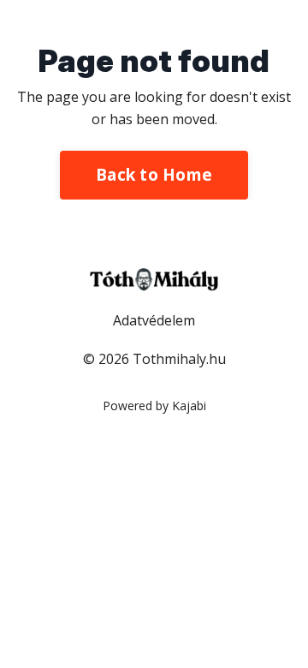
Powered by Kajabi (154, 405)
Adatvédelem (154, 320)
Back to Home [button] (154, 174)
